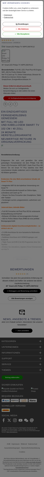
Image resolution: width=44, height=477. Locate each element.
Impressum (8, 15)
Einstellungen (23, 24)
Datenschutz (8, 17)
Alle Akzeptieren (23, 34)
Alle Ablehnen (23, 29)
